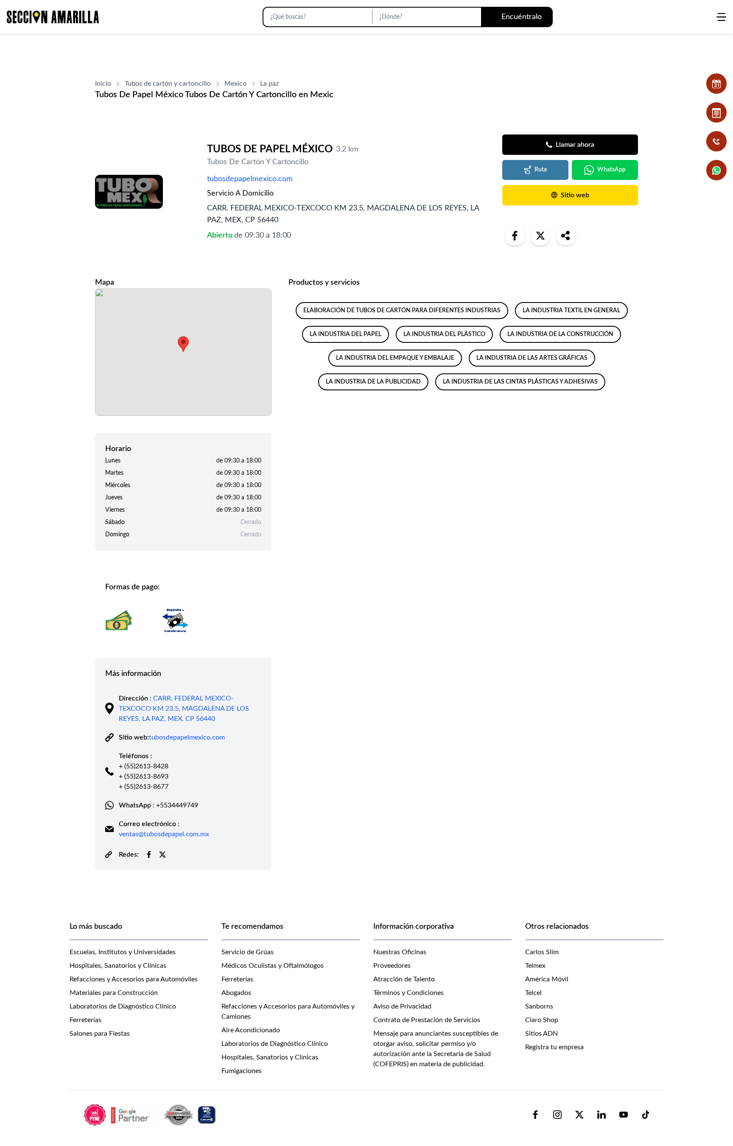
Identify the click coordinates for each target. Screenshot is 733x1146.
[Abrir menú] (721, 17)
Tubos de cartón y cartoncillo (168, 83)
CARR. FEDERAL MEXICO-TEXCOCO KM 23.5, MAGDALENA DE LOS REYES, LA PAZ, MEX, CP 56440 (184, 708)
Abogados (236, 992)
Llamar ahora (575, 144)
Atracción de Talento (404, 979)
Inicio (103, 83)
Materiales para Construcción (114, 992)
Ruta (540, 170)
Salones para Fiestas (100, 1033)
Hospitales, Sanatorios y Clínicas (118, 965)
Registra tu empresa (554, 1047)
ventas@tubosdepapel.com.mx (164, 834)
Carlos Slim (542, 952)
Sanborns (539, 1006)
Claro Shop (541, 1020)
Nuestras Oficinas (399, 952)
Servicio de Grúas (247, 952)
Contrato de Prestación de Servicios (426, 1020)
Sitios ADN (541, 1033)
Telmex (535, 965)
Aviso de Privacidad (402, 1006)
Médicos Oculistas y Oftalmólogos (272, 965)
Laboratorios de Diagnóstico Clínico (123, 1006)
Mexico (235, 83)
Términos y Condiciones (408, 992)
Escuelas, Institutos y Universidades (123, 952)
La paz (269, 83)
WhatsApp (611, 170)
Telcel (533, 992)
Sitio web (575, 195)
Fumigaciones (241, 1071)
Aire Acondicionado (250, 1030)
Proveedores (392, 965)
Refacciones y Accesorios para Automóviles (134, 979)
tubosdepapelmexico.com (250, 179)
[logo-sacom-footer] (151, 1115)
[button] (183, 344)
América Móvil (546, 979)
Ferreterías (85, 1020)
